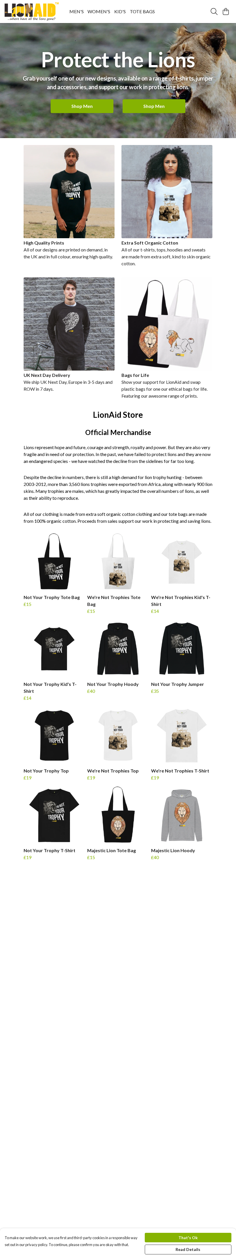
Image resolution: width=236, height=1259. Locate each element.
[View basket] (225, 11)
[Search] (214, 11)
